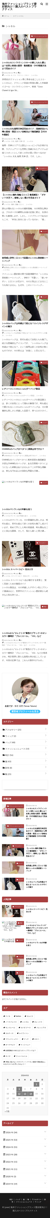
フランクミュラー (11, 1039)
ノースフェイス (11, 1022)
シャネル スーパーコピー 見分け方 (17, 569)
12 (19, 1094)
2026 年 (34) (11, 1133)
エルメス (30, 1016)
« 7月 (7, 1112)
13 (25, 1094)
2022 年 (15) (11, 1162)
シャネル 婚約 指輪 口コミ (14, 204)
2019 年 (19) (11, 1184)
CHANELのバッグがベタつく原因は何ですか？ (23, 449)
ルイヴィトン (24, 1033)
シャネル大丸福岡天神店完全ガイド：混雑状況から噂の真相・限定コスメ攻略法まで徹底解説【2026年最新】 (25, 132)
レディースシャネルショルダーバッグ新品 (21, 389)
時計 (9, 755)
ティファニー (25, 1045)
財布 (8, 768)
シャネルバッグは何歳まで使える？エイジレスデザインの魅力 (25, 324)
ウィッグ (10, 736)
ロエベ (36, 1039)
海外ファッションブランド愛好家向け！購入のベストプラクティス (19, 7)
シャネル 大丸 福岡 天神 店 (14, 141)
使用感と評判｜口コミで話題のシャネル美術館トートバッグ (25, 259)
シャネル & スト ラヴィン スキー (16, 75)
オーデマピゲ (10, 1045)
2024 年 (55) (11, 1147)
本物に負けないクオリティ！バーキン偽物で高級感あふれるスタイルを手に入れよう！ (24, 1063)
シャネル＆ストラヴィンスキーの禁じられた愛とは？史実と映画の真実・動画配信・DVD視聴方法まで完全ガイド (24, 66)
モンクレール (10, 1027)
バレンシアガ (41, 1027)
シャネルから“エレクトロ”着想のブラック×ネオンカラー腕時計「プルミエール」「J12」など (24, 634)
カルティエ (9, 1033)
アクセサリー (13, 730)
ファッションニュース (17, 749)
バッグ (10, 743)
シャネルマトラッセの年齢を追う (17, 509)
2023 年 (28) (11, 1155)
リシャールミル (21, 1056)
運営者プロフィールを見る (25, 711)
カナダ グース (26, 1027)
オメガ (7, 1056)
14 (31, 1094)
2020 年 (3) (10, 1177)
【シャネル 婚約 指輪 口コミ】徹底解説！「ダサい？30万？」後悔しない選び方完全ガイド (24, 196)
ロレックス (38, 1022)
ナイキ (7, 1016)
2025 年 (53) (11, 1140)
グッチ (26, 1039)
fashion (18, 1016)
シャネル (34, 75)
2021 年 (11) (11, 1169)
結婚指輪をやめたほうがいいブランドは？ (20, 1050)
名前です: (9, 706)
